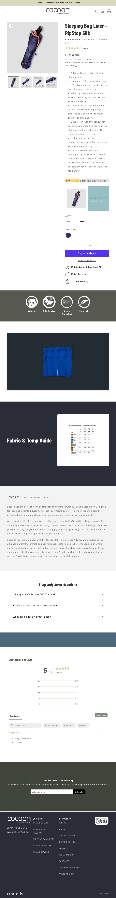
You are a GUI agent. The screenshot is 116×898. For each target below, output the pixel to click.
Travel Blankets (42, 845)
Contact (63, 822)
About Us (63, 829)
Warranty (64, 861)
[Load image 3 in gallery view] (38, 82)
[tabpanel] (58, 741)
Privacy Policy (66, 874)
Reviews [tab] (15, 716)
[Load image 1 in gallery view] (13, 82)
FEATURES (13, 497)
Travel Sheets (40, 822)
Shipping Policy (67, 842)
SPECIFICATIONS (31, 497)
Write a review (101, 715)
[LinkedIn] (21, 893)
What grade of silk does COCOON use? (34, 594)
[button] (6, 11)
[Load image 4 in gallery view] (51, 82)
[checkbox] (83, 725)
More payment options (87, 260)
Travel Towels (41, 852)
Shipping (68, 60)
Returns (63, 848)
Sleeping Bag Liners (43, 839)
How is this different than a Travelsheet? (35, 605)
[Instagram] (8, 893)
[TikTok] (17, 893)
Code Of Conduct (68, 835)
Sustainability (66, 855)
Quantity (68, 216)
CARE (47, 497)
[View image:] (83, 440)
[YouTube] (12, 893)
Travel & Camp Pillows (40, 831)
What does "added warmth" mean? (32, 616)
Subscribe (79, 792)
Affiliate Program (69, 867)
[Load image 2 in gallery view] (26, 82)
